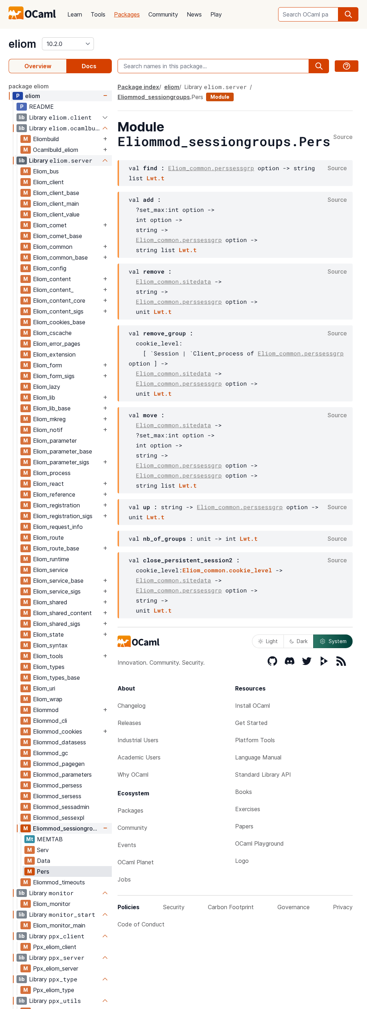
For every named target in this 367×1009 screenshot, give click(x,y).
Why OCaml (133, 774)
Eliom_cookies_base (59, 322)
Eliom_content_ (53, 289)
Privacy (343, 907)
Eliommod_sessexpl (58, 817)
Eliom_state (48, 634)
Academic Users (139, 757)
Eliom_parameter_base (62, 451)
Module (219, 97)
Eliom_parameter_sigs (61, 462)
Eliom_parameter (55, 440)
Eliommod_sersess (57, 796)
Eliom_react (48, 483)
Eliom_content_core (59, 300)
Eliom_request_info (58, 526)
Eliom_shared (50, 602)
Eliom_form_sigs (54, 376)
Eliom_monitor (51, 903)
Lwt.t (156, 178)
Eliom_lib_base (52, 408)
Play (216, 14)
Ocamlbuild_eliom (55, 149)
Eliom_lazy (46, 386)
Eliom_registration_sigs (62, 516)
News (194, 14)
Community (163, 14)
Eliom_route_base (56, 548)
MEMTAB (50, 839)
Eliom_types (49, 666)
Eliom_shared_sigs (56, 623)
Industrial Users (138, 740)
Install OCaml (252, 705)
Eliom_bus (46, 171)
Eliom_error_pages (56, 343)
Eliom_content (52, 279)
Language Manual (258, 757)
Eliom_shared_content (62, 613)
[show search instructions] (346, 66)
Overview (37, 66)
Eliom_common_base (60, 257)
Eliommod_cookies (57, 731)
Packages (127, 14)
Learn (74, 14)
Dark (302, 641)
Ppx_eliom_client (54, 946)
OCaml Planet (136, 862)
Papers (244, 826)
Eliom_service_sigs (57, 591)
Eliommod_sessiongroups (67, 828)
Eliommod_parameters (62, 774)
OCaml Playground (259, 843)
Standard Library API (263, 774)
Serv (43, 850)
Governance (293, 907)
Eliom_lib (44, 397)
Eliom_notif (48, 429)
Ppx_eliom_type (53, 990)
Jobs (124, 879)
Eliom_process (52, 472)
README (41, 106)
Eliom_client (48, 182)
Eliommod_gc (50, 753)
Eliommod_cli (50, 720)
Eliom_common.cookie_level (227, 570)
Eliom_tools (48, 656)
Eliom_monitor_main (59, 925)
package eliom (29, 86)
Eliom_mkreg (49, 419)
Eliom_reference (54, 494)
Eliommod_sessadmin (61, 806)
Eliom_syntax (50, 645)
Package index (138, 86)
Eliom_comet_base (57, 236)
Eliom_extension (54, 354)
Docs (89, 66)
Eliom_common (52, 246)
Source (343, 137)
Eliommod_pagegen (59, 763)
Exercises (247, 809)
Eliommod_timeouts (59, 882)
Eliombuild (46, 139)
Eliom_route (48, 537)
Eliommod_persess (57, 785)
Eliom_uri (44, 688)
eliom (22, 43)
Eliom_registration (56, 505)
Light (272, 641)
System (338, 641)
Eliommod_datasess (59, 742)
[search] (348, 14)
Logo (242, 860)
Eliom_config (49, 268)
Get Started (251, 722)
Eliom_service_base (58, 580)
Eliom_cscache (52, 332)
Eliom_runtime (51, 559)
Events (127, 844)
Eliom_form (47, 365)
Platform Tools (255, 740)
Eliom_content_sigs (58, 311)
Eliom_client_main (56, 203)
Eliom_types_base (56, 677)
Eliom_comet (50, 225)
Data (43, 860)
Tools (98, 14)
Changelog (132, 705)
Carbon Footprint (231, 907)
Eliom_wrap (47, 699)
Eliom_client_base (56, 192)
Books (243, 791)
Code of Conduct (141, 924)
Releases (129, 722)
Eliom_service (50, 569)
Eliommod (46, 709)
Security (174, 907)
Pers (43, 871)
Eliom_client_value (56, 214)
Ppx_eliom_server (55, 968)
